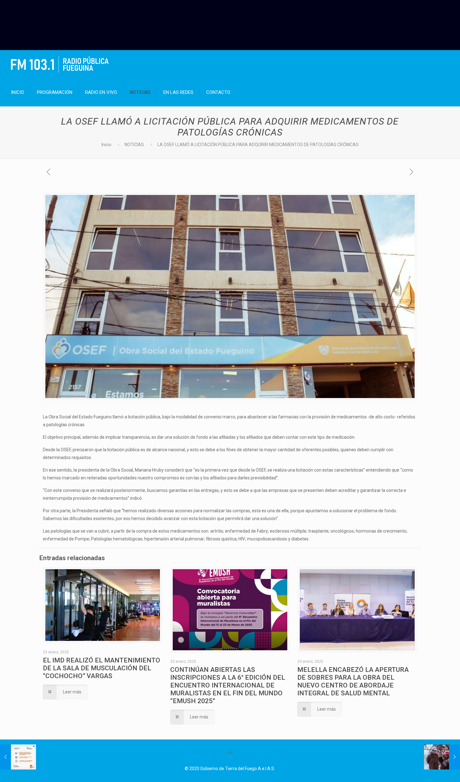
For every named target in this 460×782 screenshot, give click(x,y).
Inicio (106, 144)
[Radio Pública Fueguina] (60, 64)
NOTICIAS (134, 144)
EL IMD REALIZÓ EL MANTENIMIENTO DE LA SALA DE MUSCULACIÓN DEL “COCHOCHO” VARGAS (101, 668)
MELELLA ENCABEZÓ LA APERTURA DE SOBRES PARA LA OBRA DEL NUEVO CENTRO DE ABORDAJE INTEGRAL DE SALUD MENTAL (353, 681)
